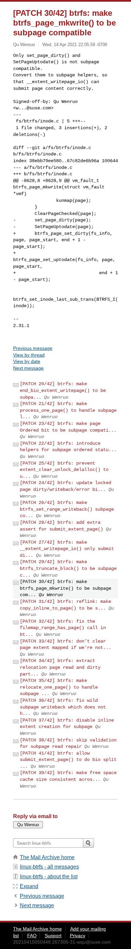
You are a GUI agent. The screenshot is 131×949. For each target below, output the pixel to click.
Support (53, 935)
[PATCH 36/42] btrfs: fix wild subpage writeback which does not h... (63, 707)
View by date (26, 361)
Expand (29, 886)
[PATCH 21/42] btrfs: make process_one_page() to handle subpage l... (68, 410)
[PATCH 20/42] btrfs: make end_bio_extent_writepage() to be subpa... (63, 390)
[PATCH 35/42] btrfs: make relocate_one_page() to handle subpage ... (59, 687)
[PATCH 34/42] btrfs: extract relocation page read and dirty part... (60, 667)
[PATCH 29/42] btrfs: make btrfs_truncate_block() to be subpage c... (68, 568)
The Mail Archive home (47, 857)
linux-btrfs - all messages (49, 867)
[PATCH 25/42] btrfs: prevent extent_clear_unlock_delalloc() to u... (64, 470)
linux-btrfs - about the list (49, 876)
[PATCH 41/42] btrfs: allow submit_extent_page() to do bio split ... (68, 760)
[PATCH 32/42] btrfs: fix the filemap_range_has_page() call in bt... (63, 628)
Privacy (77, 935)
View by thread (29, 355)
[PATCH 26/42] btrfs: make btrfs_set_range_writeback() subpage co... (67, 509)
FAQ (32, 935)
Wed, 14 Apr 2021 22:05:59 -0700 (74, 44)
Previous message (32, 348)
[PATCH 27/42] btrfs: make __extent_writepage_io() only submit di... (67, 549)
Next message (28, 368)
